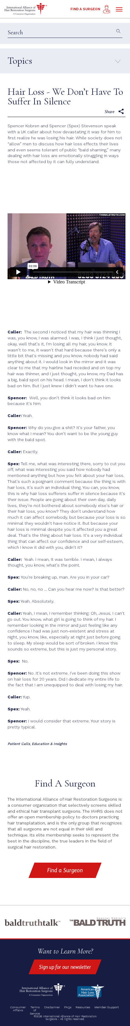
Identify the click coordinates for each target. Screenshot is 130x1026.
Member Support (106, 1007)
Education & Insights (49, 744)
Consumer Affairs (18, 1009)
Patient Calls (19, 744)
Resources (83, 1007)
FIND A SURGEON (85, 9)
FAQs (67, 1007)
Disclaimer (52, 1007)
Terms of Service (35, 1010)
